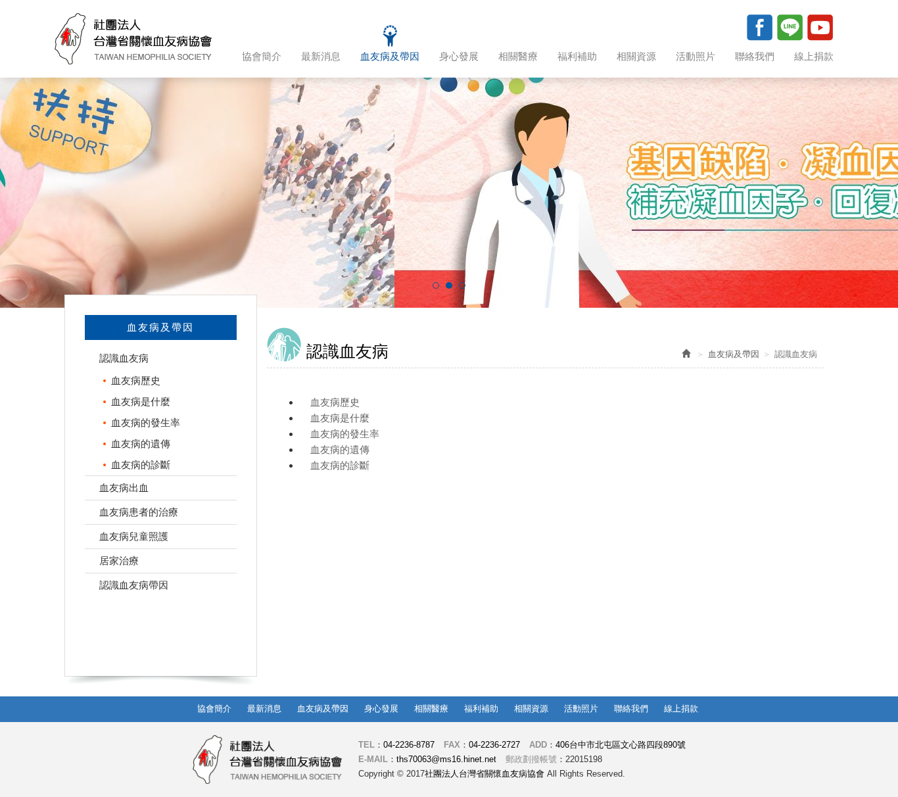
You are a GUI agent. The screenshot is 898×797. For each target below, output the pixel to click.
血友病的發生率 (145, 422)
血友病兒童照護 (133, 536)
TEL (366, 745)
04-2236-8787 (409, 745)
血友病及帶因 (733, 354)
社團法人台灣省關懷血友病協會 (133, 38)
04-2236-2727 (494, 745)
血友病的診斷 (140, 464)
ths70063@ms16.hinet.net (446, 759)
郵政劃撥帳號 (531, 759)
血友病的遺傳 (140, 443)
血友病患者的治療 (138, 512)
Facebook (759, 27)
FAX (452, 745)
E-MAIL (373, 759)
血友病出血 (124, 487)
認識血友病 (124, 358)
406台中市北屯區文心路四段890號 (620, 745)
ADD (538, 745)
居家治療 (119, 560)
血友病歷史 (135, 380)
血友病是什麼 (140, 401)
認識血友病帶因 (133, 585)
